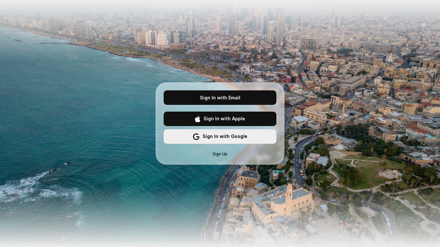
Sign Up (220, 153)
